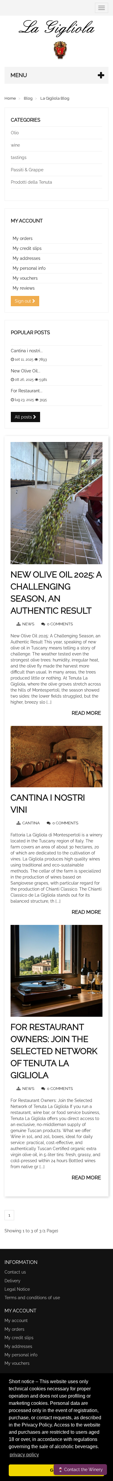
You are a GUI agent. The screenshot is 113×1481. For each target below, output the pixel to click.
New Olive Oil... (25, 371)
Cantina (31, 823)
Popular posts (30, 332)
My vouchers (25, 278)
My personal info (29, 268)
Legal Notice (17, 1289)
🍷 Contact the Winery (80, 1469)
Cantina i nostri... (27, 350)
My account (27, 221)
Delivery (12, 1280)
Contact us (15, 1272)
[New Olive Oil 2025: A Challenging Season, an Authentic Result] (56, 503)
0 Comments (60, 624)
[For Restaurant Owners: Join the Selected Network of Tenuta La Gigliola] (56, 971)
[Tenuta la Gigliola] (56, 39)
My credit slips (27, 248)
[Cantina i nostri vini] (56, 756)
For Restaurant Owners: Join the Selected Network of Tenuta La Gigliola (54, 1051)
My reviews (24, 288)
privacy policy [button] (24, 1454)
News (28, 624)
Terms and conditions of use (32, 1297)
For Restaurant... (26, 390)
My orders (23, 238)
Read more (86, 713)
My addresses (26, 258)
